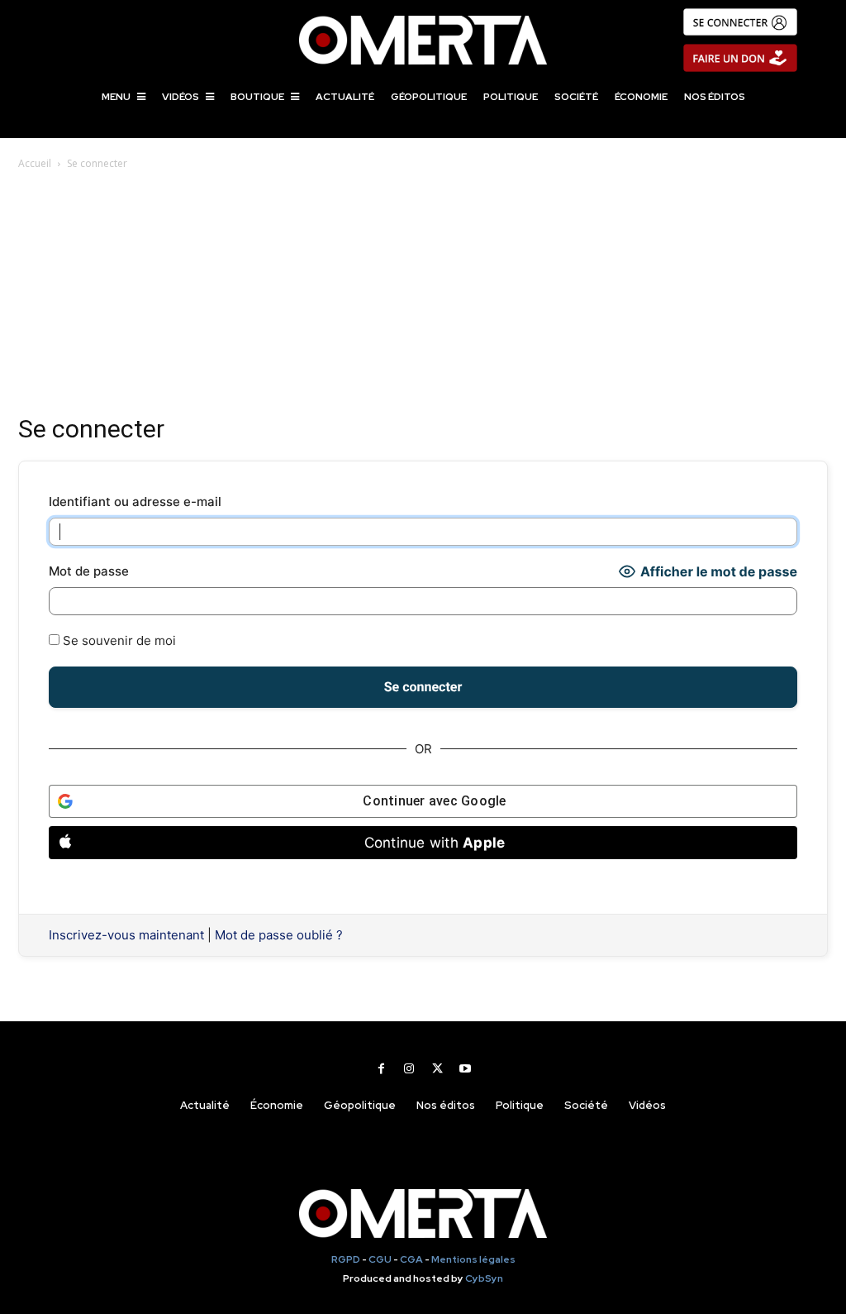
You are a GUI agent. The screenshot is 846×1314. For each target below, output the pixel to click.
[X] (437, 1068)
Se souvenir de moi (117, 640)
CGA (411, 1259)
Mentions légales (473, 1259)
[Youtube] (465, 1068)
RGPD (345, 1259)
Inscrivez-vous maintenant (126, 935)
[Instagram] (409, 1068)
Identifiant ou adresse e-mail (135, 501)
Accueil (34, 163)
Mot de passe (89, 571)
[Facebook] (380, 1068)
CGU (380, 1259)
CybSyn (484, 1278)
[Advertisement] (423, 297)
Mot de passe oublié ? (279, 935)
